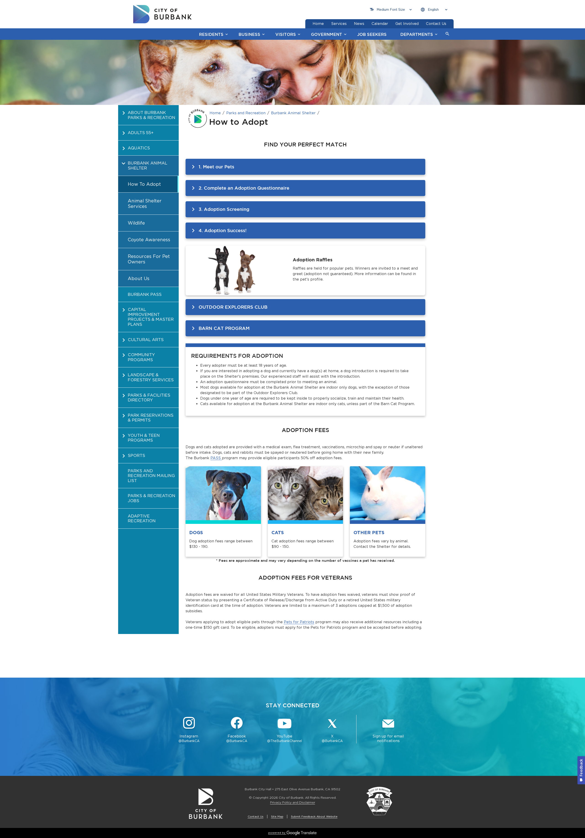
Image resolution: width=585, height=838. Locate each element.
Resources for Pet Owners (149, 259)
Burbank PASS (145, 294)
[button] (447, 34)
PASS (216, 458)
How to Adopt (144, 184)
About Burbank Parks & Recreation (151, 115)
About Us (138, 278)
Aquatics (139, 148)
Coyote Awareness (149, 239)
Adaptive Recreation (142, 518)
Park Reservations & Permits (150, 418)
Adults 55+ (141, 132)
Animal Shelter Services (145, 203)
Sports (136, 455)
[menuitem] (148, 115)
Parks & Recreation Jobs (151, 498)
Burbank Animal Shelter (147, 165)
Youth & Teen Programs (144, 438)
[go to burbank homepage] (162, 14)
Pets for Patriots (299, 622)
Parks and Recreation (246, 113)
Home (215, 113)
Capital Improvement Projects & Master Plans (151, 317)
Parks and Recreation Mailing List (151, 475)
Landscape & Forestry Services (151, 377)
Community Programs (141, 357)
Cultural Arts (146, 339)
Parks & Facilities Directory (149, 398)
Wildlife (136, 223)
